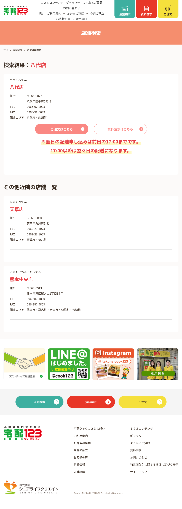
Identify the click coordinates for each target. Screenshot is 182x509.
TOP (6, 50)
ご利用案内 (81, 436)
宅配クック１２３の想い (89, 428)
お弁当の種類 (82, 443)
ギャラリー (137, 436)
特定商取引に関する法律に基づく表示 (154, 464)
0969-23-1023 (36, 229)
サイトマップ (138, 472)
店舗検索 (17, 50)
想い (42, 13)
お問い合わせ (71, 8)
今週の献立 (97, 13)
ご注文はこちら (61, 129)
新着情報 (79, 464)
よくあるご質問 (140, 443)
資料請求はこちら (120, 129)
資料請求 (135, 450)
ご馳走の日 (80, 19)
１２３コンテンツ (141, 428)
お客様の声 (63, 19)
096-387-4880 (36, 299)
